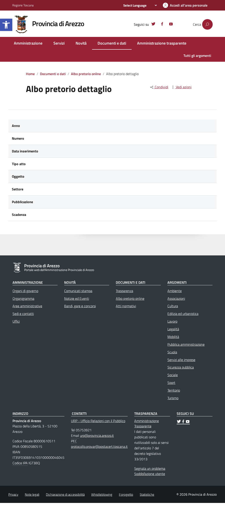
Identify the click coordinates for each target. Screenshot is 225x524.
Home (30, 73)
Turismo (172, 398)
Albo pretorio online (86, 73)
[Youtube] (171, 24)
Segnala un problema (149, 468)
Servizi (59, 43)
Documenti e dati (112, 43)
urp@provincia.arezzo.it (97, 435)
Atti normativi (126, 306)
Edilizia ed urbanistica (182, 313)
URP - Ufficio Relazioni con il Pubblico (98, 420)
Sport (171, 382)
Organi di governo (25, 290)
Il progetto (126, 494)
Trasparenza (124, 290)
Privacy (13, 494)
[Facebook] (162, 24)
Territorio (173, 390)
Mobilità (173, 336)
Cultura (172, 306)
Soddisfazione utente (149, 473)
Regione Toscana (23, 5)
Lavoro (172, 321)
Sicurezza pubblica (180, 367)
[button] (6, 25)
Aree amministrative (27, 306)
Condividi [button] (161, 87)
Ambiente (174, 290)
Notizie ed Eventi (76, 298)
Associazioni (176, 298)
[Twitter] (153, 24)
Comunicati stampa (78, 290)
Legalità (173, 329)
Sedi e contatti (23, 313)
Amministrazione (28, 43)
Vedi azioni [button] (183, 87)
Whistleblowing (101, 494)
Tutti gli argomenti (197, 55)
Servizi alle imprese (181, 359)
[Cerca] (207, 24)
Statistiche (147, 494)
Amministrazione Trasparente (146, 423)
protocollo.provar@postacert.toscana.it (99, 446)
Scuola (172, 352)
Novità (81, 43)
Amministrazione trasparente (161, 43)
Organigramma (23, 298)
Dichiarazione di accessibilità (65, 494)
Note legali (32, 494)
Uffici (16, 321)
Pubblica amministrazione (186, 344)
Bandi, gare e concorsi (80, 306)
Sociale (172, 375)
